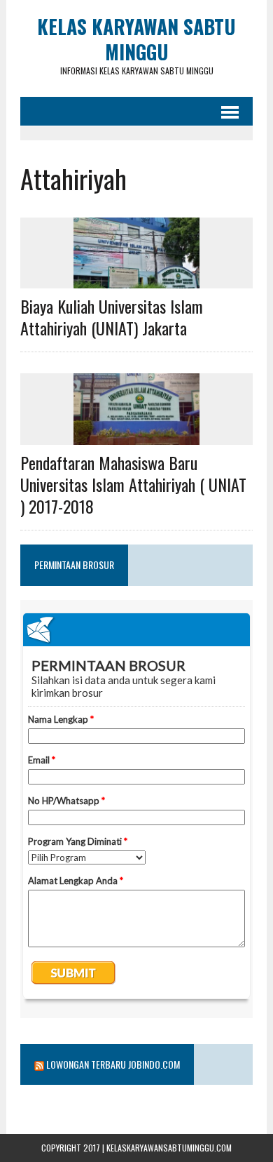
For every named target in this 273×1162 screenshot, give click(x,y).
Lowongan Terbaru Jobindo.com (113, 1064)
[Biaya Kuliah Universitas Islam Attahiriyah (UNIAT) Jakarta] (137, 279)
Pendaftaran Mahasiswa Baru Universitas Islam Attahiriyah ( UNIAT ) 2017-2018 (133, 484)
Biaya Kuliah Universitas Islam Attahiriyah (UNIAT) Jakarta (111, 316)
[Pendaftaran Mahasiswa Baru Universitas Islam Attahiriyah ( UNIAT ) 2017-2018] (137, 435)
